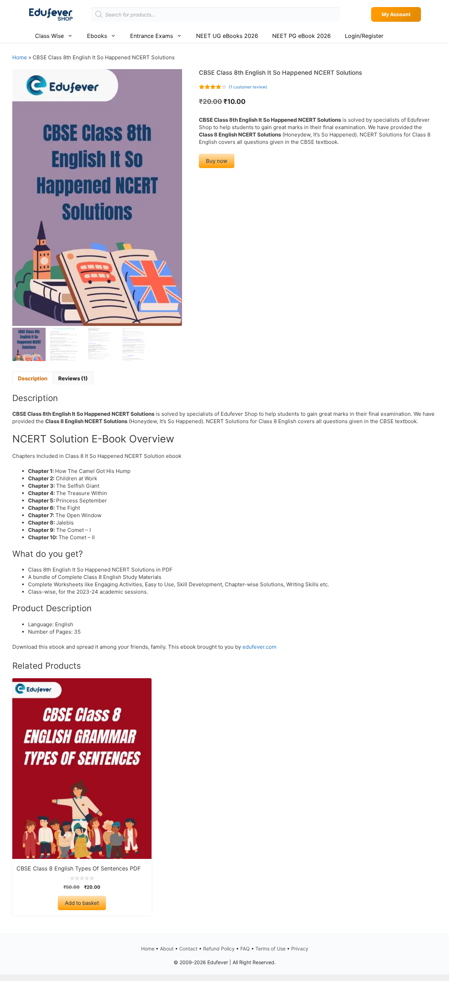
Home (19, 57)
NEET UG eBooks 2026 (227, 35)
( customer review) (248, 86)
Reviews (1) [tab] (73, 378)
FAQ (245, 949)
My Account (396, 14)
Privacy (299, 949)
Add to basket (82, 903)
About (167, 949)
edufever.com (259, 646)
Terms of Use (270, 949)
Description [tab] (32, 378)
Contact (188, 949)
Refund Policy (219, 949)
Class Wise (49, 35)
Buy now (216, 161)
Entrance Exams (151, 35)
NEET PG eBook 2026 (301, 35)
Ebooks (97, 35)
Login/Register (364, 35)
